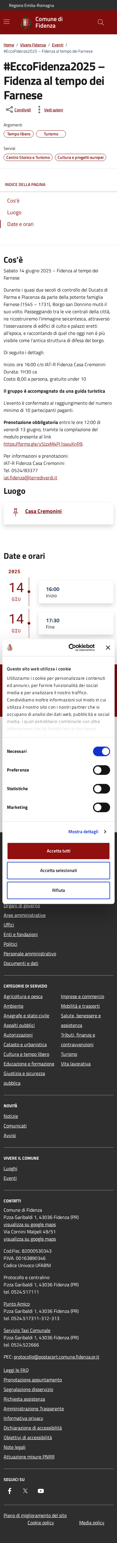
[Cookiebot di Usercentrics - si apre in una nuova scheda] (71, 647)
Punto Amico (17, 1303)
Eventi (57, 45)
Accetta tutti (58, 850)
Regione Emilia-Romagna (31, 5)
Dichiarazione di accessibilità (33, 1427)
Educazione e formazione (29, 1063)
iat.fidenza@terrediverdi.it (30, 477)
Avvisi (10, 1135)
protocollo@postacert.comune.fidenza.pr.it (56, 1356)
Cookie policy (41, 1522)
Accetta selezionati (58, 870)
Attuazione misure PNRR (29, 1456)
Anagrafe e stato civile (26, 1015)
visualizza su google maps (30, 1224)
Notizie (11, 1116)
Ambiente (13, 1006)
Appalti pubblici (19, 1025)
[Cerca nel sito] (101, 22)
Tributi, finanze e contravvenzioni (78, 1039)
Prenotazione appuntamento (33, 1379)
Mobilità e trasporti (80, 1006)
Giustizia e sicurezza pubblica (24, 1078)
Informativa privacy (23, 1418)
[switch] (101, 770)
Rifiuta (58, 890)
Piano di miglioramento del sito (35, 1515)
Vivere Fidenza (33, 45)
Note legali (15, 1447)
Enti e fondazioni (21, 934)
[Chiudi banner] (108, 647)
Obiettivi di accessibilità (28, 1437)
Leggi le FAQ (16, 1370)
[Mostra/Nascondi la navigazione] (6, 21)
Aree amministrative (25, 915)
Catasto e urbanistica (25, 1044)
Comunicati (15, 1125)
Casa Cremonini (43, 511)
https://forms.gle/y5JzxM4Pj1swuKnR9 (43, 443)
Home (9, 45)
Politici (10, 944)
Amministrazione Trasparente (34, 1408)
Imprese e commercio (82, 996)
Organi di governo (22, 905)
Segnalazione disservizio (28, 1389)
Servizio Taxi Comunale (27, 1330)
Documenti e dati (21, 963)
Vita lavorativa (76, 1063)
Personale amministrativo (30, 953)
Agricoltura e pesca (23, 996)
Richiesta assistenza (24, 1398)
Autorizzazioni (18, 1034)
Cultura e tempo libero (26, 1054)
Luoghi (10, 1168)
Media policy (91, 1522)
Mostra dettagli (83, 831)
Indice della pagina (25, 184)
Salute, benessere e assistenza (81, 1020)
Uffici (9, 924)
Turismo (69, 1054)
